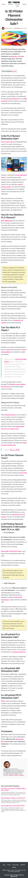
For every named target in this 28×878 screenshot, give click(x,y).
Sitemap (14, 867)
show (14, 71)
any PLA (9, 349)
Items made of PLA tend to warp (11, 551)
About (4, 864)
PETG (3, 701)
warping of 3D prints (19, 652)
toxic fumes (23, 473)
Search (24, 4)
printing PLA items (10, 415)
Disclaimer (22, 864)
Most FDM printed (6, 221)
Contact (9, 864)
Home (3, 4)
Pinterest (21, 775)
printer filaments (14, 99)
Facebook (11, 775)
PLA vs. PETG (15, 450)
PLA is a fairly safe (7, 142)
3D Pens (10, 4)
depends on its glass (17, 56)
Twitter (16, 775)
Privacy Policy (15, 864)
